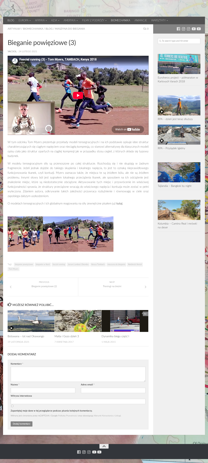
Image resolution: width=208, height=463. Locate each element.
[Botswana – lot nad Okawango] (31, 321)
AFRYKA (40, 20)
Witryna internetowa (21, 396)
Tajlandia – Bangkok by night (174, 186)
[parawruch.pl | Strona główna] (12, 8)
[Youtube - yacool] (198, 29)
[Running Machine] (178, 29)
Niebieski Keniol (135, 264)
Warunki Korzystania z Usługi (107, 416)
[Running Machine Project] (188, 29)
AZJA (54, 20)
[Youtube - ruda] (193, 29)
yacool (12, 51)
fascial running (59, 264)
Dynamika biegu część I (115, 336)
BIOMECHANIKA (120, 20)
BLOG (10, 20)
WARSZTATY (158, 20)
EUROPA (23, 20)
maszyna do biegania (116, 264)
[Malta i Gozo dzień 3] (78, 321)
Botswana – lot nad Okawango (26, 336)
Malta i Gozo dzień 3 (67, 336)
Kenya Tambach (98, 264)
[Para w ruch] (183, 29)
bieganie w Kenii (43, 264)
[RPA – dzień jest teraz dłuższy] (179, 105)
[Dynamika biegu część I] (125, 321)
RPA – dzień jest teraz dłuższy (175, 119)
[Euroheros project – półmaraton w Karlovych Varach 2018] (179, 64)
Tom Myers (13, 269)
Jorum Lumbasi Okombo (78, 264)
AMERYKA (70, 20)
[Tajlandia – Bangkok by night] (179, 172)
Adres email (87, 385)
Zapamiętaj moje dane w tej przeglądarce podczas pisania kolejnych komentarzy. (51, 411)
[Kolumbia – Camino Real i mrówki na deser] (179, 210)
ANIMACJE (140, 20)
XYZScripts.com (115, 461)
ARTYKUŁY (14, 28)
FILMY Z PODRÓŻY (93, 20)
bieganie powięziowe (24, 264)
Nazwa (15, 385)
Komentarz (17, 364)
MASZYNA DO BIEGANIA (70, 28)
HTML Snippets (93, 461)
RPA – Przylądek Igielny (171, 148)
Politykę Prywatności (68, 416)
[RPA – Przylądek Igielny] (179, 135)
